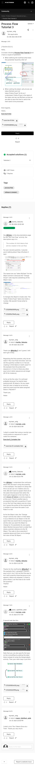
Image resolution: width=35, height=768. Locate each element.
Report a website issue (24, 762)
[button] (33, 30)
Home (3, 16)
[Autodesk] (9, 2)
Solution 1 (7, 160)
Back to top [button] (4, 761)
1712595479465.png (12, 314)
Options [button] (30, 24)
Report (17, 142)
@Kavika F (14, 351)
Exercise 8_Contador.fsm (11, 439)
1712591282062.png (10, 125)
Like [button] (16, 138)
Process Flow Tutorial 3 (23, 53)
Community (5, 11)
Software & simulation (11, 192)
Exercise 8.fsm (6, 114)
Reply (17, 133)
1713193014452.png (12, 685)
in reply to (18, 342)
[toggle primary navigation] (3, 2)
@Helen (9, 235)
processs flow (9, 188)
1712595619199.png (12, 310)
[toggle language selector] (25, 2)
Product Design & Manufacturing (15, 16)
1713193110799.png (12, 690)
